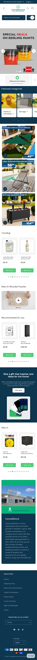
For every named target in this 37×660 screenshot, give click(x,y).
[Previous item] (2, 80)
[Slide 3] (18, 51)
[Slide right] (23, 121)
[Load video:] (18, 300)
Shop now (18, 390)
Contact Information (11, 592)
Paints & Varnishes (7, 113)
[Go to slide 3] (20, 71)
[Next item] (35, 80)
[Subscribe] (29, 622)
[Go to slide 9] (22, 276)
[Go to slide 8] (21, 276)
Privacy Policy (9, 597)
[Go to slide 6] (17, 276)
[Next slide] (34, 51)
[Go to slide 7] (19, 276)
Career (6, 610)
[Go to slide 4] (14, 276)
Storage (22, 112)
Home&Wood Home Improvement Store (20, 656)
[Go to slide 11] (26, 276)
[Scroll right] (32, 18)
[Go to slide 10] (24, 276)
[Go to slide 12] (28, 276)
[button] (4, 8)
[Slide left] (14, 121)
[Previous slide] (3, 51)
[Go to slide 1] (16, 71)
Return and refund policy (13, 588)
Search (6, 579)
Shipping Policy (9, 583)
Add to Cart (9, 270)
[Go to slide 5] (15, 276)
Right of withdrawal (11, 605)
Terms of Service (10, 601)
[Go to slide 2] (18, 71)
